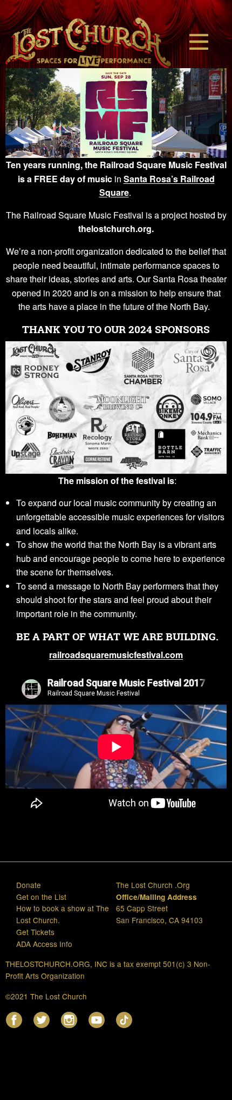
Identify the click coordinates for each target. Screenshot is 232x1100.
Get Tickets (35, 931)
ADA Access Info (44, 943)
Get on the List (41, 896)
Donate (28, 884)
